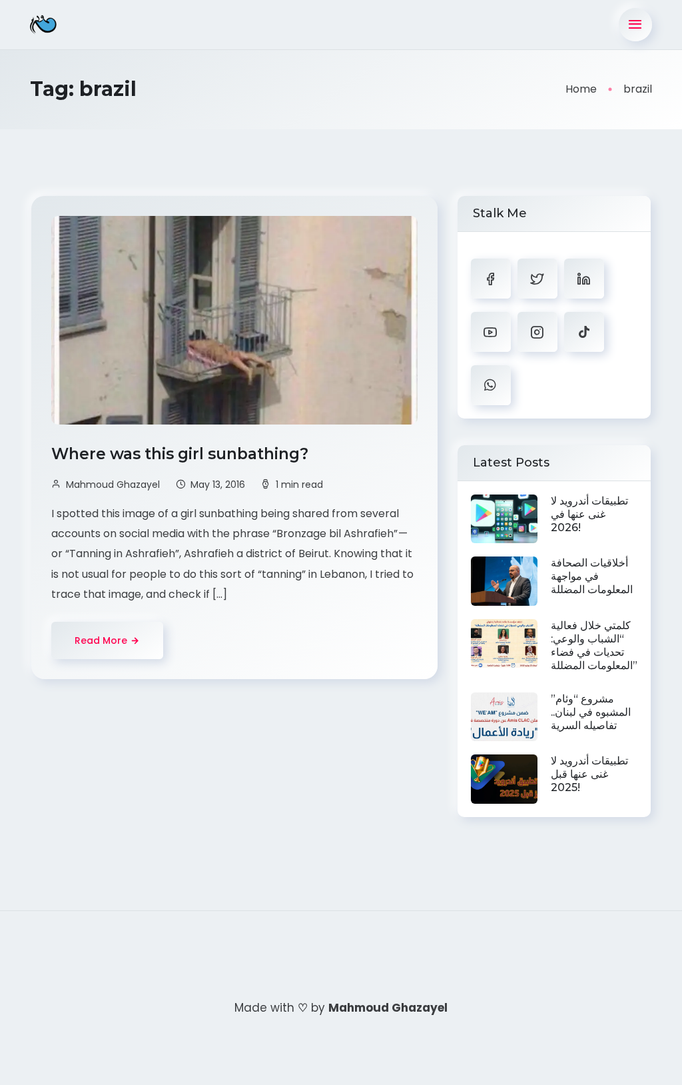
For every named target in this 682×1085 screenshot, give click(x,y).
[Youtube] (491, 332)
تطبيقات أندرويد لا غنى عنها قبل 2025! (589, 774)
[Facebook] (491, 279)
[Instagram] (537, 332)
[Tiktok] (584, 332)
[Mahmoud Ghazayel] (43, 25)
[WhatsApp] (491, 385)
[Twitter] (537, 279)
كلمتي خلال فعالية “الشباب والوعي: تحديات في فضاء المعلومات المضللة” (594, 645)
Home (581, 89)
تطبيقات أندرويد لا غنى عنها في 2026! (589, 514)
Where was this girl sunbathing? (181, 454)
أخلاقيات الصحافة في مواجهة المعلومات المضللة (592, 576)
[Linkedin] (584, 279)
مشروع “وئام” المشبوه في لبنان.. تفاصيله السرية (591, 712)
